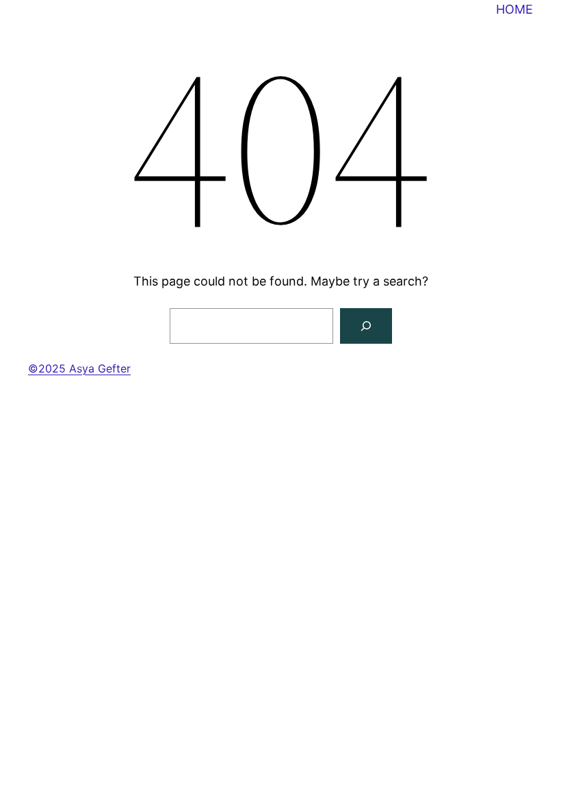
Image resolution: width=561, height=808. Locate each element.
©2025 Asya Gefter (79, 368)
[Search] (366, 326)
